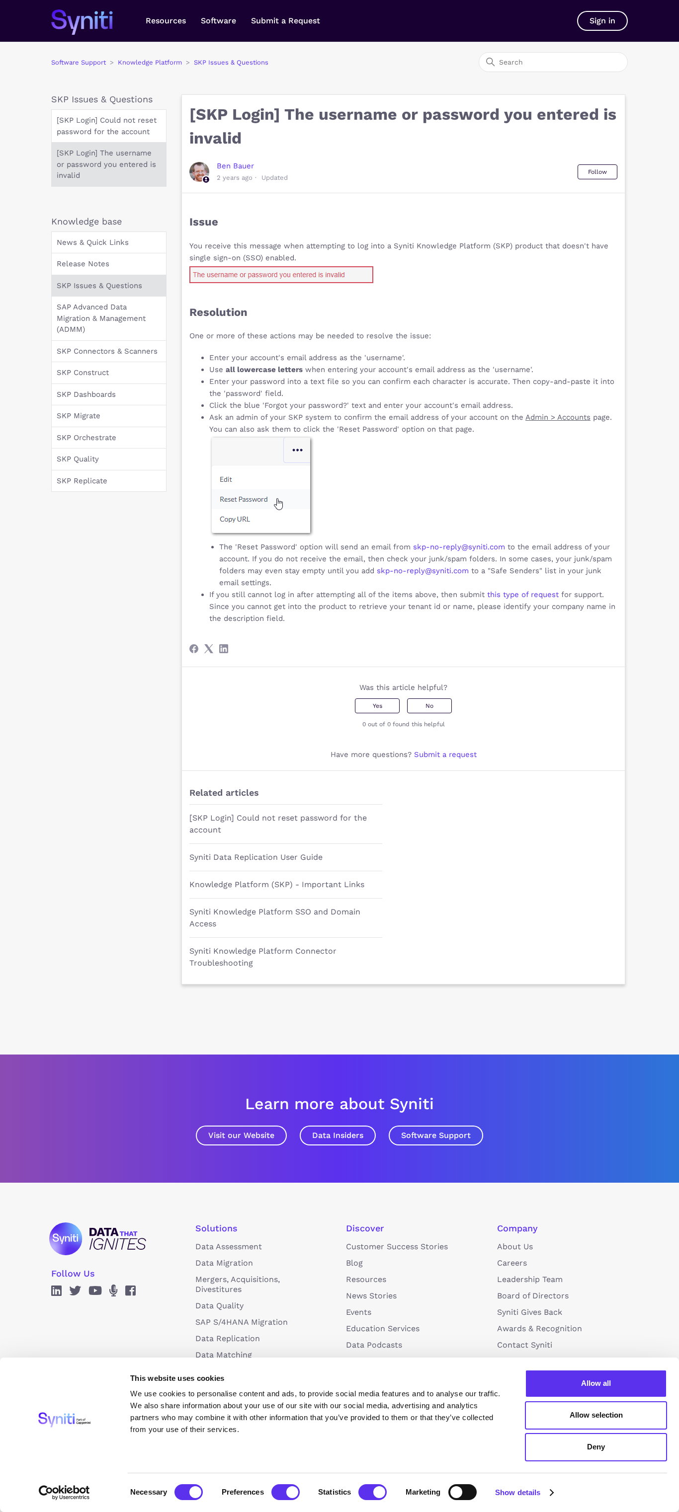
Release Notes (83, 263)
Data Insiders (337, 1135)
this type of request (523, 594)
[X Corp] (208, 648)
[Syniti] (97, 1238)
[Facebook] (193, 648)
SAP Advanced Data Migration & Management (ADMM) (101, 318)
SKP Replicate (82, 480)
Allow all (596, 1383)
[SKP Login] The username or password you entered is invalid (106, 164)
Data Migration (224, 1263)
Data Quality (219, 1305)
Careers (512, 1263)
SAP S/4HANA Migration (241, 1322)
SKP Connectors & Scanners (107, 351)
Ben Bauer (235, 165)
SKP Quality (78, 458)
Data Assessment (228, 1246)
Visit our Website (241, 1135)
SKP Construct (83, 372)
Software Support (78, 62)
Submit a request (445, 754)
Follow (597, 171)
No (429, 705)
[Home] (92, 21)
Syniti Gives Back (529, 1312)
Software (218, 20)
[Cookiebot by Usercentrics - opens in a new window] (64, 1492)
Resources (166, 20)
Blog (354, 1263)
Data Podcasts (374, 1345)
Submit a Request (285, 20)
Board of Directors (533, 1295)
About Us (515, 1246)
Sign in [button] (602, 20)
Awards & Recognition (539, 1328)
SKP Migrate (78, 415)
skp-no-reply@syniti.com (459, 546)
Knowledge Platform (150, 62)
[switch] (285, 1492)
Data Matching (223, 1355)
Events (358, 1312)
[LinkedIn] (223, 648)
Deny (596, 1446)
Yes (377, 705)
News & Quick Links (93, 242)
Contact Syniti (524, 1345)
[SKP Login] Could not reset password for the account (107, 126)
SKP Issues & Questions (231, 62)
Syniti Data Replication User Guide (256, 857)
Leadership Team (530, 1279)
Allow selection (596, 1415)
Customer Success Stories (397, 1246)
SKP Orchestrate (86, 437)
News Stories (371, 1295)
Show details (517, 1492)
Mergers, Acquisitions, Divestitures (237, 1284)
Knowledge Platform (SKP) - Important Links (276, 884)
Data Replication (227, 1338)
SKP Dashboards (86, 394)
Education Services (383, 1328)
